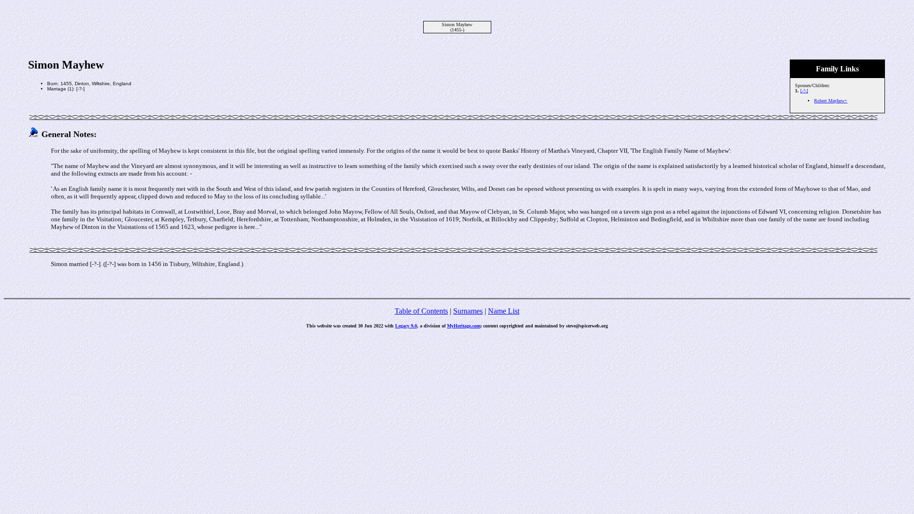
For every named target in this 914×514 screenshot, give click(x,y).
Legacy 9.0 (406, 325)
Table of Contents (421, 311)
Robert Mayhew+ (830, 100)
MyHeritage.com (463, 325)
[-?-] (804, 90)
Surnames (468, 311)
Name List (503, 311)
